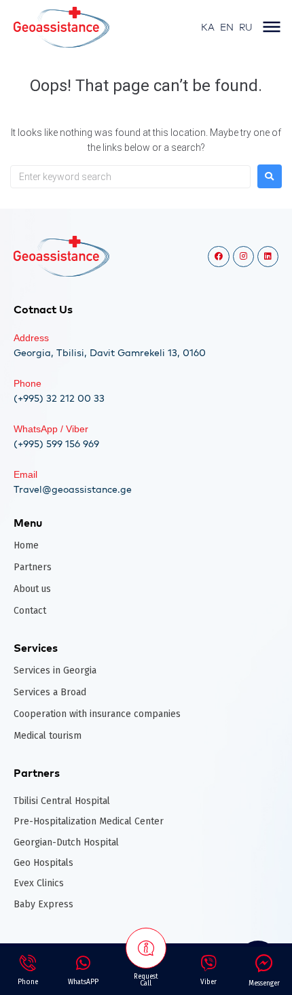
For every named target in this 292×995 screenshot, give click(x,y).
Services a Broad (50, 692)
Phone (27, 383)
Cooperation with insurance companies (97, 714)
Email (25, 474)
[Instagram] (243, 256)
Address (31, 337)
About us (32, 589)
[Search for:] (130, 176)
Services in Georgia (55, 670)
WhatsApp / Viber (51, 428)
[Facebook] (218, 256)
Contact (30, 610)
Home (26, 545)
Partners (33, 567)
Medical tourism (47, 735)
